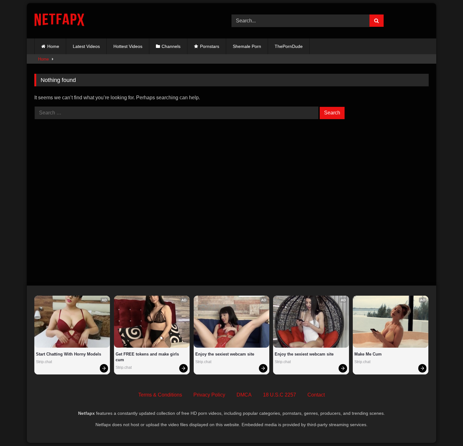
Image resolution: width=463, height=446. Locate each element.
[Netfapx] (59, 21)
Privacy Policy (209, 394)
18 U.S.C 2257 (279, 394)
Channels (171, 46)
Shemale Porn (247, 46)
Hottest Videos (127, 46)
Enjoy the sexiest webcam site (224, 354)
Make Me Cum (368, 354)
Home (53, 46)
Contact (316, 394)
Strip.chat (44, 362)
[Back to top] (443, 427)
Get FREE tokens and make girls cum (148, 357)
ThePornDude (289, 46)
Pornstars (209, 46)
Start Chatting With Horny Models (68, 354)
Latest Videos (86, 46)
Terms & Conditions (160, 394)
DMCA (244, 394)
